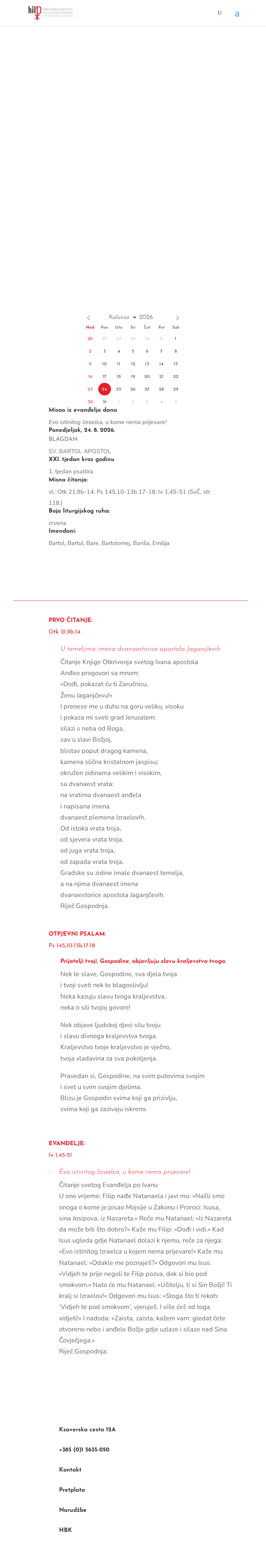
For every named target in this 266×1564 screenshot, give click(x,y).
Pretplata (72, 1490)
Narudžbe (73, 1510)
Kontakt (70, 1470)
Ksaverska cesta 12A (87, 1430)
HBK (65, 1531)
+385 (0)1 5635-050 (84, 1450)
